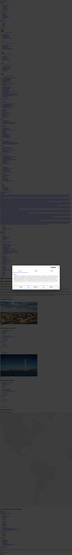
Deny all (20, 286)
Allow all (51, 286)
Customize (35, 286)
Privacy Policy (51, 283)
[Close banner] (58, 267)
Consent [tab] (20, 270)
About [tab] (52, 270)
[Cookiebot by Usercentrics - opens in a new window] (51, 267)
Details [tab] (36, 270)
